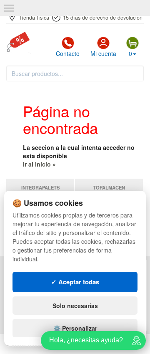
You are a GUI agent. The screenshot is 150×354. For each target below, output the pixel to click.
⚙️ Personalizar (75, 328)
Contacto (68, 53)
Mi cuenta (103, 53)
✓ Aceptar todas (75, 281)
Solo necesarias (75, 305)
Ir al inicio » (39, 164)
